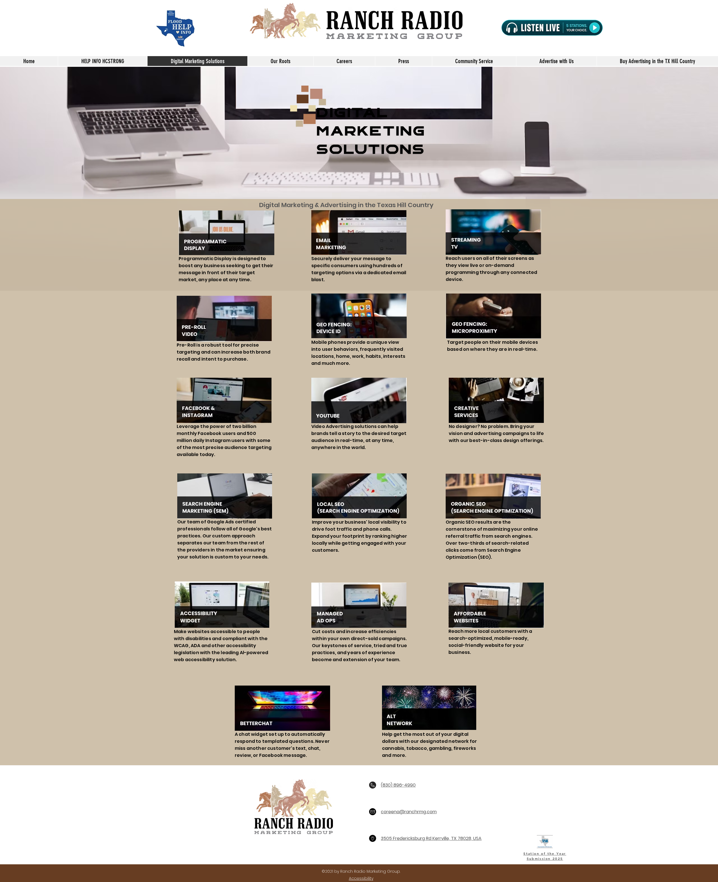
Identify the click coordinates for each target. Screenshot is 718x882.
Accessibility (361, 878)
